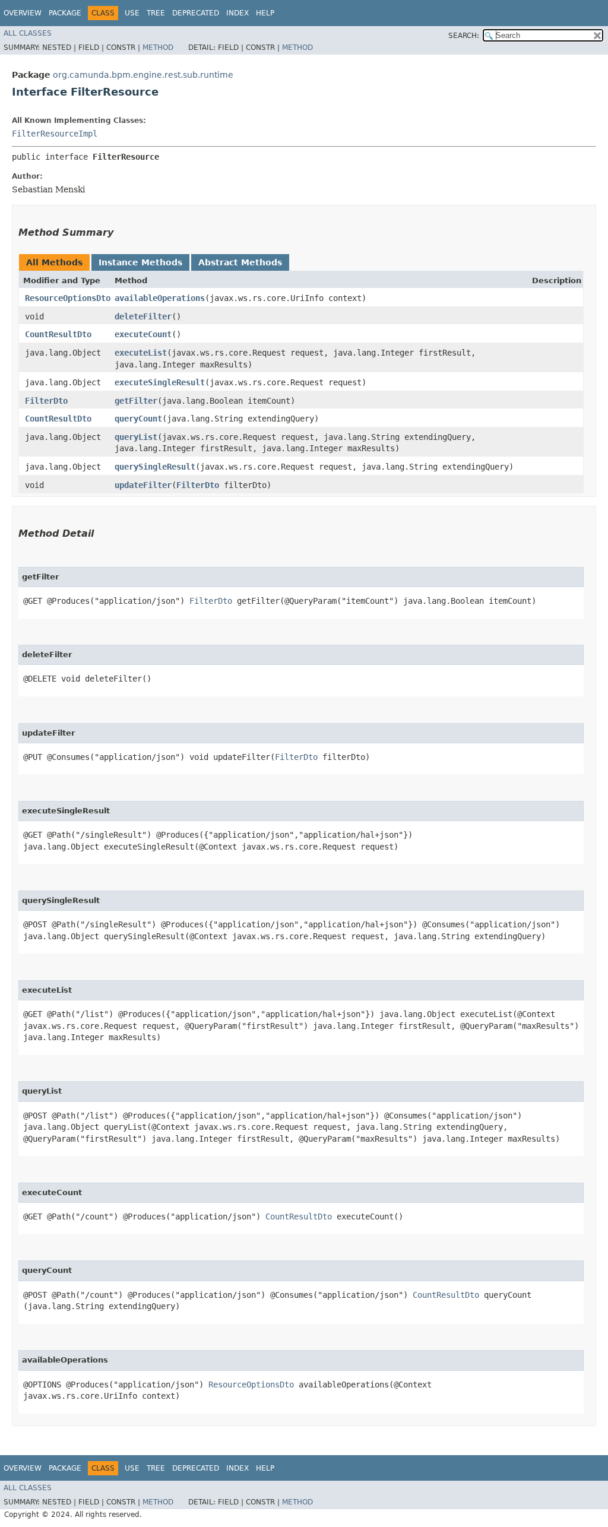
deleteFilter (143, 316)
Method (157, 47)
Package (65, 13)
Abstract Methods (240, 262)
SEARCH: (463, 35)
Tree (156, 13)
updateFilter (143, 485)
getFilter (136, 400)
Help (265, 13)
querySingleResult (155, 466)
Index (237, 13)
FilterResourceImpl (54, 133)
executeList (141, 352)
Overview (23, 13)
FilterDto (46, 400)
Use (132, 13)
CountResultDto (58, 334)
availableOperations (160, 298)
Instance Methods (140, 262)
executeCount (143, 334)
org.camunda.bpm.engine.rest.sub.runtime (143, 75)
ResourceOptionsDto (67, 298)
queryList (136, 437)
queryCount (138, 418)
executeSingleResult (160, 382)
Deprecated (195, 13)
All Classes (28, 33)
